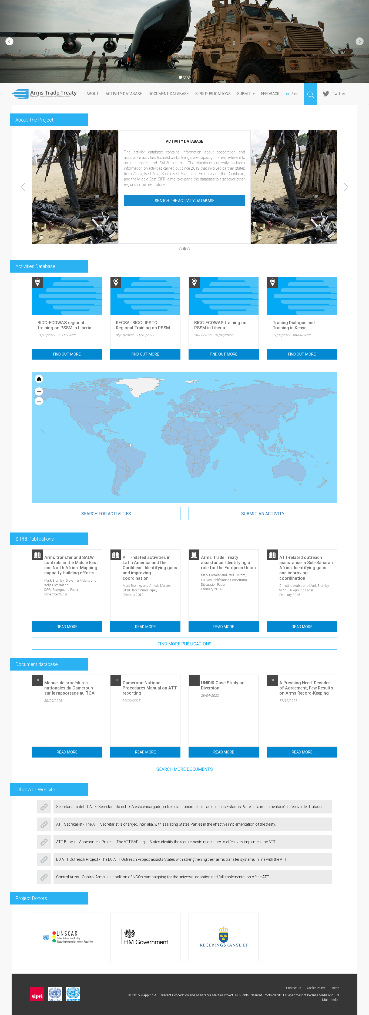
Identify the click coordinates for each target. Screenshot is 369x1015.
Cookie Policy (316, 988)
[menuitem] (222, 428)
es (296, 94)
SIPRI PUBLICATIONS (213, 94)
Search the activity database (184, 201)
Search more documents (184, 769)
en (288, 94)
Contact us (293, 988)
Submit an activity (262, 513)
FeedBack (270, 94)
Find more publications (184, 643)
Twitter (338, 94)
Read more (67, 627)
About (92, 94)
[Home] (47, 93)
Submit (244, 94)
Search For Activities (106, 513)
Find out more (67, 354)
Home (335, 988)
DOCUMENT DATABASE (169, 94)
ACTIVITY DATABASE (124, 94)
